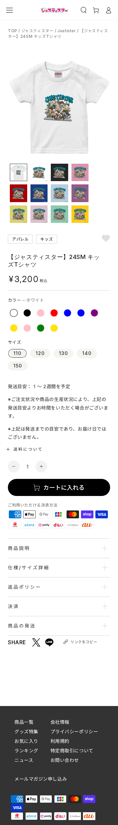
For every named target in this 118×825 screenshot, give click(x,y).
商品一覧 (23, 722)
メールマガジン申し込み (40, 779)
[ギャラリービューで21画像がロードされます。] (59, 214)
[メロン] (41, 328)
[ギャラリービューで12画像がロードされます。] (39, 172)
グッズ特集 (26, 731)
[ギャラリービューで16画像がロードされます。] (39, 193)
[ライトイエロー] (14, 328)
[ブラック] (27, 313)
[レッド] (54, 313)
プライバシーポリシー (74, 731)
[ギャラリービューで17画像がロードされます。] (59, 193)
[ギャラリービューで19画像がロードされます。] (18, 214)
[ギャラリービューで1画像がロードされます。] (18, 172)
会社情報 (59, 722)
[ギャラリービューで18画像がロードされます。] (80, 193)
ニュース (23, 760)
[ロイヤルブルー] (67, 313)
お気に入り (26, 741)
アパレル (20, 239)
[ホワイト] (14, 313)
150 (17, 365)
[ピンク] (41, 313)
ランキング (26, 750)
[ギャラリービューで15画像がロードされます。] (18, 193)
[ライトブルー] (81, 313)
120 (40, 353)
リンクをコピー (83, 642)
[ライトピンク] (27, 328)
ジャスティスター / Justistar (48, 30)
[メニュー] (9, 10)
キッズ (46, 239)
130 (63, 353)
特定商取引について (71, 750)
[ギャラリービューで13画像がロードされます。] (59, 172)
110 (17, 353)
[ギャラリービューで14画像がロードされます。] (80, 172)
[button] (83, 10)
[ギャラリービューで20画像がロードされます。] (39, 214)
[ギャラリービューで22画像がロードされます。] (80, 214)
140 (86, 353)
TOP (13, 30)
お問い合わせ (64, 760)
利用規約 (59, 741)
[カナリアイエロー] (54, 328)
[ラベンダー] (94, 313)
